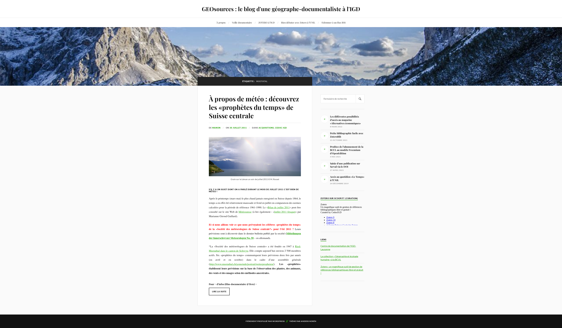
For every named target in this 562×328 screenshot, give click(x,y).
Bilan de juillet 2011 (279, 207)
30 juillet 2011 (238, 128)
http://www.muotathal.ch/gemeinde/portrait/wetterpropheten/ (242, 264)
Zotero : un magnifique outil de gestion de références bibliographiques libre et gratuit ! (342, 270)
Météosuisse (245, 211)
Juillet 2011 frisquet (284, 211)
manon (216, 128)
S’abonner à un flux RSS (334, 22)
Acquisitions (266, 128)
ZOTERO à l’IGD (266, 22)
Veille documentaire (242, 22)
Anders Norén (308, 321)
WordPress (278, 321)
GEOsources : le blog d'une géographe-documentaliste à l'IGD (281, 9)
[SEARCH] (360, 98)
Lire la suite (219, 291)
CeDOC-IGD (281, 128)
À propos (221, 22)
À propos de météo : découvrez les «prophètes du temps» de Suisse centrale (254, 107)
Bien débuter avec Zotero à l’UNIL (298, 22)
